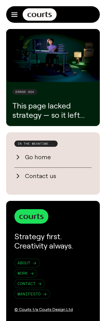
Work (22, 273)
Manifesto (29, 293)
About (23, 262)
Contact (26, 283)
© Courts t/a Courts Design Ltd (43, 309)
